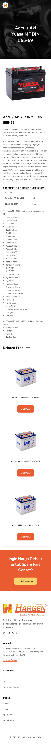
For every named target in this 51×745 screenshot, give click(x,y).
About (6, 709)
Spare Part (7, 715)
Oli (4, 681)
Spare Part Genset (11, 687)
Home (6, 703)
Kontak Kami (8, 720)
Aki (4, 676)
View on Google (10, 660)
